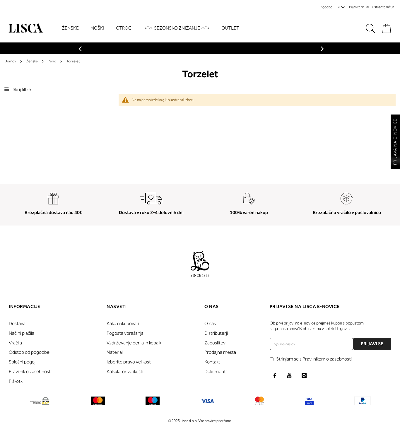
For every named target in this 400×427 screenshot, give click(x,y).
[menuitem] (73, 28)
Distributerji (216, 333)
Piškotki (16, 381)
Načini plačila (21, 333)
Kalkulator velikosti (125, 371)
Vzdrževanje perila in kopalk (134, 343)
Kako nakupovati (123, 323)
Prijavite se (357, 7)
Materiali (115, 352)
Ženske (32, 61)
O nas (210, 323)
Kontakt (212, 362)
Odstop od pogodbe (29, 352)
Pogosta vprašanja (125, 333)
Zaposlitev (214, 343)
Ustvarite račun (383, 7)
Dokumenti (215, 371)
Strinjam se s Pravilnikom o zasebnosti (314, 359)
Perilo (52, 61)
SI (338, 7)
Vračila (15, 343)
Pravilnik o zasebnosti (30, 371)
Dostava (17, 323)
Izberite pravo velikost (129, 362)
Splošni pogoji (22, 362)
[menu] (153, 28)
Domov (10, 61)
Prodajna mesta (220, 352)
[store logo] (25, 28)
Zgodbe (326, 7)
